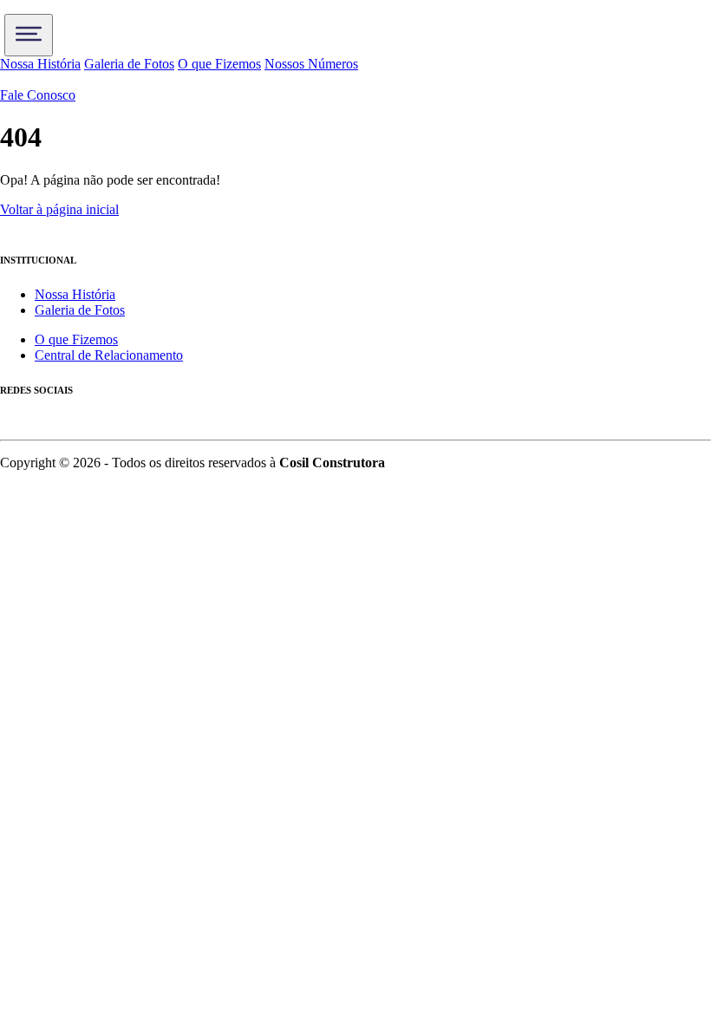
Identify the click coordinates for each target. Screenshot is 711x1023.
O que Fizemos (219, 63)
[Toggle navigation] (28, 35)
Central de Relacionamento (109, 355)
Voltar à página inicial (59, 209)
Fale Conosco (37, 95)
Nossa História (40, 63)
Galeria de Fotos (129, 63)
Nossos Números (311, 63)
